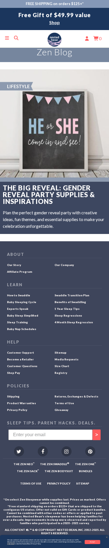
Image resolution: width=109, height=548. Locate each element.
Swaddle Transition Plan (71, 295)
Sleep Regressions (68, 315)
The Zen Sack (28, 471)
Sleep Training (17, 322)
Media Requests (66, 359)
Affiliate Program (19, 271)
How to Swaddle (18, 295)
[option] (54, 19)
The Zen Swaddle (54, 464)
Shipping (13, 396)
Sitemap (60, 352)
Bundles (85, 471)
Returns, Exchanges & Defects (76, 396)
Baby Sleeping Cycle (21, 302)
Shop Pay (13, 372)
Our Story (14, 265)
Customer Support (20, 352)
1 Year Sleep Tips (67, 308)
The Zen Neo (23, 464)
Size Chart (61, 366)
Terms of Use (64, 403)
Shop (54, 22)
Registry (60, 372)
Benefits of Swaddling (70, 302)
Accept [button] (92, 542)
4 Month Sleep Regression (73, 322)
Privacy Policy (17, 409)
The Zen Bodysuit (58, 471)
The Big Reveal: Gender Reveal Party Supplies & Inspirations (49, 195)
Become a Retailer (20, 359)
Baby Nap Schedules (21, 329)
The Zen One (85, 464)
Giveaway (61, 409)
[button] (107, 537)
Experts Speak (17, 308)
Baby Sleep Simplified (22, 315)
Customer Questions (22, 366)
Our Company (64, 265)
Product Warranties (21, 403)
